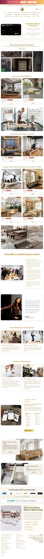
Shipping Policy (18, 537)
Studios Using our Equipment (19, 535)
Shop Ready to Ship (22, 48)
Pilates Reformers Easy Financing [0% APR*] (5, 543)
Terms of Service (18, 546)
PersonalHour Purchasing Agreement (20, 540)
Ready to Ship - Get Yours (34, 119)
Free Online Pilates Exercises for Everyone (5, 537)
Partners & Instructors (3, 540)
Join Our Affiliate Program (4, 541)
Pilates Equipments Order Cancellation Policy (21, 541)
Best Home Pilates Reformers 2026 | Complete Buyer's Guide (7, 534)
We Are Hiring (2, 554)
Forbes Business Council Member (29, 317)
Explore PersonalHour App (28, 430)
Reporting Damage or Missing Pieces (20, 543)
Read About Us (33, 472)
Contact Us (2, 555)
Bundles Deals (10, 452)
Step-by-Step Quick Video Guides (4, 549)
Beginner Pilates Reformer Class (4, 546)
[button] (40, 9)
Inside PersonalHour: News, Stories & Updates (6, 538)
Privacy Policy (17, 538)
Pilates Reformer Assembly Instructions (5, 535)
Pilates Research (18, 534)
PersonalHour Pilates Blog (4, 552)
